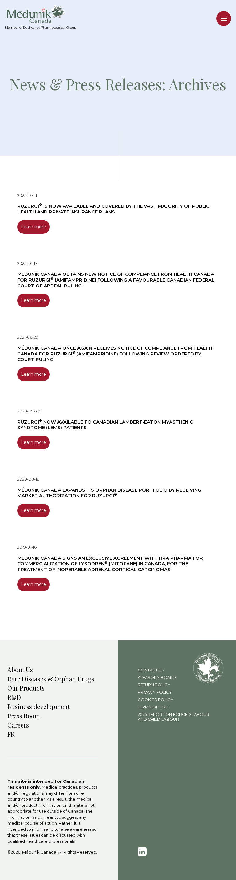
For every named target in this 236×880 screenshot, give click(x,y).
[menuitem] (40, 14)
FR (11, 734)
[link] (142, 851)
